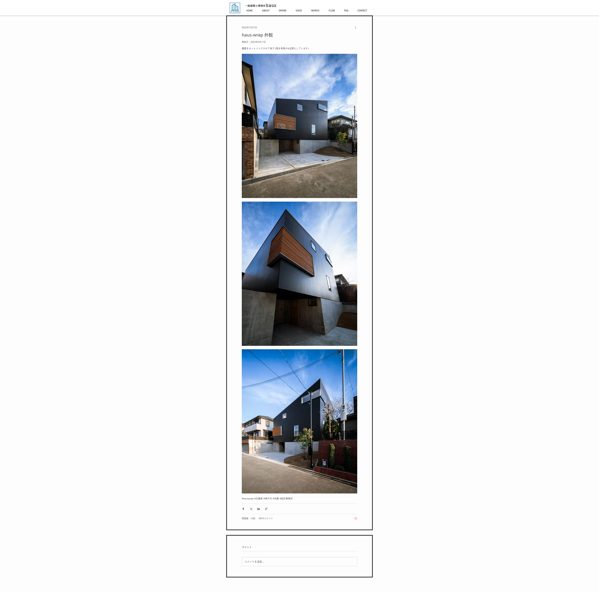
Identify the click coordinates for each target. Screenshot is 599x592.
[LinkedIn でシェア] (258, 508)
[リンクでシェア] (266, 508)
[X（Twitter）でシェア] (250, 508)
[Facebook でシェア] (243, 508)
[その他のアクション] (355, 27)
